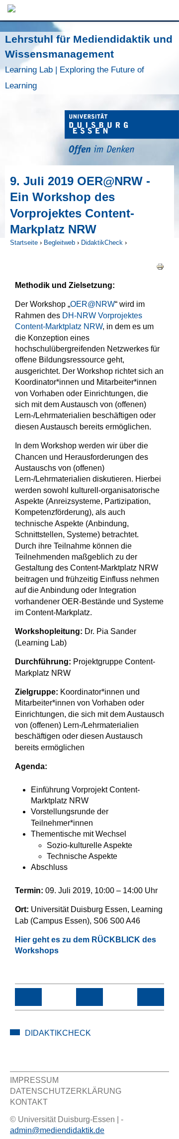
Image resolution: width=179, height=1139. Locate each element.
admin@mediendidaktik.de (57, 1130)
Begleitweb (59, 242)
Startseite (24, 242)
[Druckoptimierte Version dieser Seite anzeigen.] (160, 266)
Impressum (34, 1080)
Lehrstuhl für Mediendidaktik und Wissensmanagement (89, 61)
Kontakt (29, 1102)
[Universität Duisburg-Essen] (122, 133)
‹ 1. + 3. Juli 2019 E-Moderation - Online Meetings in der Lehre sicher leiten (28, 997)
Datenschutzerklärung (65, 1091)
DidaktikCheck (102, 242)
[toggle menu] (167, 10)
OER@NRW (92, 304)
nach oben (89, 997)
